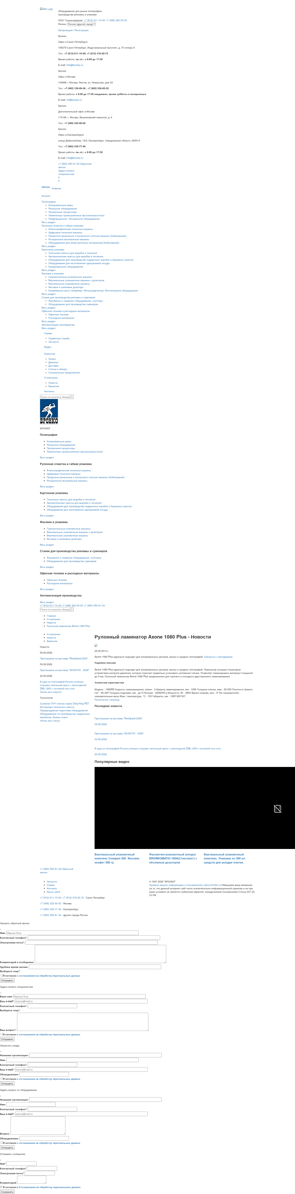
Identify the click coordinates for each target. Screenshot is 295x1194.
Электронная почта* (12, 1173)
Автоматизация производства (58, 324)
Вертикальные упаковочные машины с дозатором (76, 280)
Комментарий (8, 1182)
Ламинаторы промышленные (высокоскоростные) (76, 215)
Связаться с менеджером (218, 656)
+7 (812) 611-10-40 (95, 20)
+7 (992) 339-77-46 (50, 909)
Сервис (48, 333)
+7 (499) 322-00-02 (116, 20)
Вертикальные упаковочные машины (69, 283)
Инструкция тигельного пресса (57, 707)
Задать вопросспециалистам (66, 172)
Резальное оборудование (62, 208)
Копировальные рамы (60, 205)
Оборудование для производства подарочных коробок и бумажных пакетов (90, 259)
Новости (53, 382)
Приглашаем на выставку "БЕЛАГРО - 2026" (64, 670)
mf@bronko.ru (74, 99)
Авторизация (65, 30)
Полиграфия (49, 201)
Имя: (3, 933)
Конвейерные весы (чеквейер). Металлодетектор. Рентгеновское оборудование (93, 290)
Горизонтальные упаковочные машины (70, 276)
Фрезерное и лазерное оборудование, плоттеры (75, 300)
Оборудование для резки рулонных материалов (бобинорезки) (83, 242)
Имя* (3, 1163)
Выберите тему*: (10, 971)
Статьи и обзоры (57, 369)
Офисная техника (58, 314)
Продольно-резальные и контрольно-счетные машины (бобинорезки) (87, 235)
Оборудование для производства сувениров (73, 304)
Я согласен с (42, 1187)
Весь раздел (48, 222)
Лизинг (52, 358)
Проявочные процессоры (62, 212)
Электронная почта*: (12, 942)
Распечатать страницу (107, 699)
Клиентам (49, 353)
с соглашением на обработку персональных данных (48, 975)
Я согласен (41, 975)
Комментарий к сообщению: (17, 962)
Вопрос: (5, 1133)
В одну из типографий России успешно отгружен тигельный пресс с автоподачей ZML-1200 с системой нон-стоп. (63, 685)
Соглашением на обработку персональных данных (50, 1187)
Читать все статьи (50, 720)
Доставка (53, 365)
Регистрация (82, 30)
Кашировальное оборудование (65, 266)
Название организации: (14, 1055)
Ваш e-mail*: (7, 1001)
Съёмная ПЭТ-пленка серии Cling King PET (64, 703)
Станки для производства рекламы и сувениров (68, 297)
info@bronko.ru (74, 65)
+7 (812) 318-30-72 (73, 897)
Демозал (53, 362)
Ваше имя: (6, 996)
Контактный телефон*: (13, 937)
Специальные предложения (64, 372)
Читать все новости (50, 692)
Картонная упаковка (53, 249)
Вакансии (53, 386)
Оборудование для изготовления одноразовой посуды (79, 263)
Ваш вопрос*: (8, 1030)
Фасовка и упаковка (53, 273)
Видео (47, 346)
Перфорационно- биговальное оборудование (74, 218)
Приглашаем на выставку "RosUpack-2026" (64, 658)
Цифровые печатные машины (65, 232)
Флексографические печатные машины (70, 229)
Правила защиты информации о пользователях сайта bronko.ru (185, 885)
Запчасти (53, 341)
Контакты (49, 391)
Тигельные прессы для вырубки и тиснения (72, 253)
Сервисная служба (58, 338)
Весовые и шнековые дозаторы (65, 287)
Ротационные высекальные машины (68, 239)
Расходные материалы (61, 317)
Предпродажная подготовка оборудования (64, 710)
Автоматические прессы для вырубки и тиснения (75, 256)
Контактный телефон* (13, 1168)
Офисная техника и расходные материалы (66, 311)
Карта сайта (53, 891)
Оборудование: (9, 1074)
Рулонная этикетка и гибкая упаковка (62, 225)
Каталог (46, 195)
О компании (51, 377)
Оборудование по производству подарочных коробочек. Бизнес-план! (65, 715)
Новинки (56, 188)
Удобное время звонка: (14, 967)
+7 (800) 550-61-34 (68, 163)
